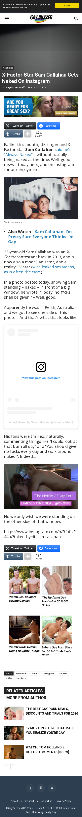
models (63, 673)
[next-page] (12, 766)
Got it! (67, 5)
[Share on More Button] (27, 134)
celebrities (22, 673)
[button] (6, 18)
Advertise (46, 801)
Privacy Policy (63, 801)
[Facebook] (30, 788)
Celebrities (8, 67)
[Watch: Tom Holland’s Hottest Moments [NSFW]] (14, 752)
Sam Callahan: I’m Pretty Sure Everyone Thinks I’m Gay (40, 236)
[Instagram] (41, 788)
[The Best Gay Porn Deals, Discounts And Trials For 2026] (14, 713)
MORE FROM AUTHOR (26, 697)
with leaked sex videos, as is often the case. (39, 269)
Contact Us (31, 801)
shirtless (21, 678)
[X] (52, 788)
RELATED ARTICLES (24, 691)
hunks (35, 673)
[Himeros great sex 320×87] (41, 115)
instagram (49, 673)
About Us (16, 801)
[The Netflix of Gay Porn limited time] (41, 511)
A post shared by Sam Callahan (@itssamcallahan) (41, 422)
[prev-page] (6, 766)
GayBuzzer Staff (15, 87)
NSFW (9, 678)
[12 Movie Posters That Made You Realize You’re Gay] (14, 733)
